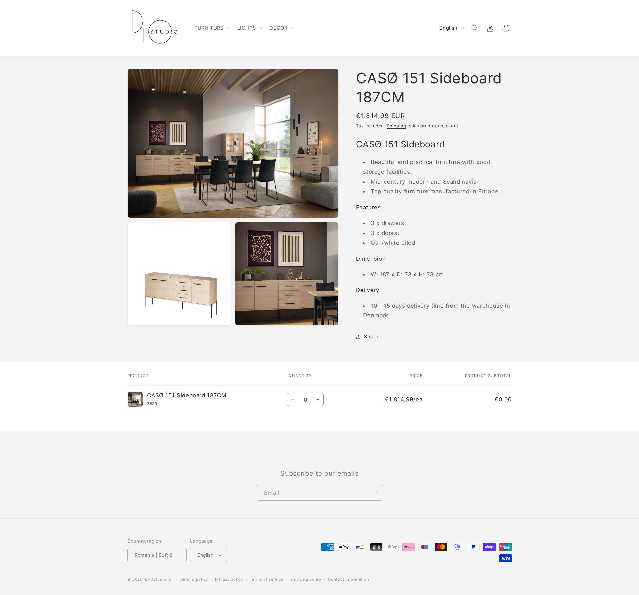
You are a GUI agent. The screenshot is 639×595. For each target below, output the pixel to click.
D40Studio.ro (158, 579)
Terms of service (266, 579)
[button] (211, 28)
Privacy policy (229, 579)
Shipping (396, 125)
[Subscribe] (374, 493)
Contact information (348, 579)
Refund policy (194, 579)
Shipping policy (305, 579)
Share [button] (371, 337)
